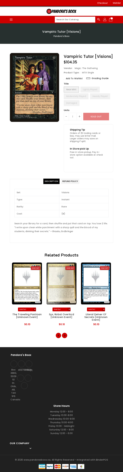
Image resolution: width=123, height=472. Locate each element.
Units (67, 110)
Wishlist (117, 3)
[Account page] (105, 20)
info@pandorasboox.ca (29, 369)
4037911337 (21, 369)
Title (66, 83)
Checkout (102, 3)
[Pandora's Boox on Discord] (16, 3)
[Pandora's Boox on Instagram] (10, 3)
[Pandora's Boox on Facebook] (5, 3)
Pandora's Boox (61, 36)
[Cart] (111, 20)
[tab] (51, 181)
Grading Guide (100, 78)
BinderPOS (102, 459)
